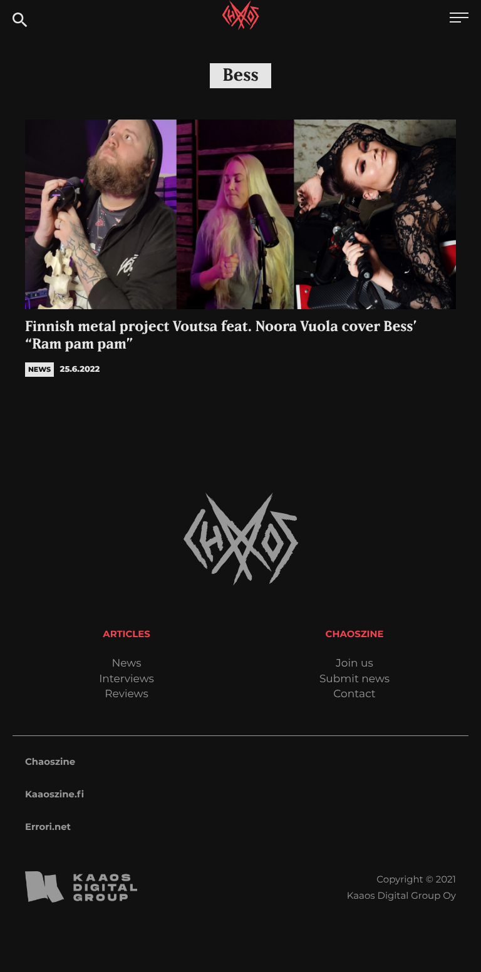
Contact (354, 694)
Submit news (354, 679)
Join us (354, 664)
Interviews (126, 679)
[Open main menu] (459, 19)
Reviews (126, 694)
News (126, 664)
